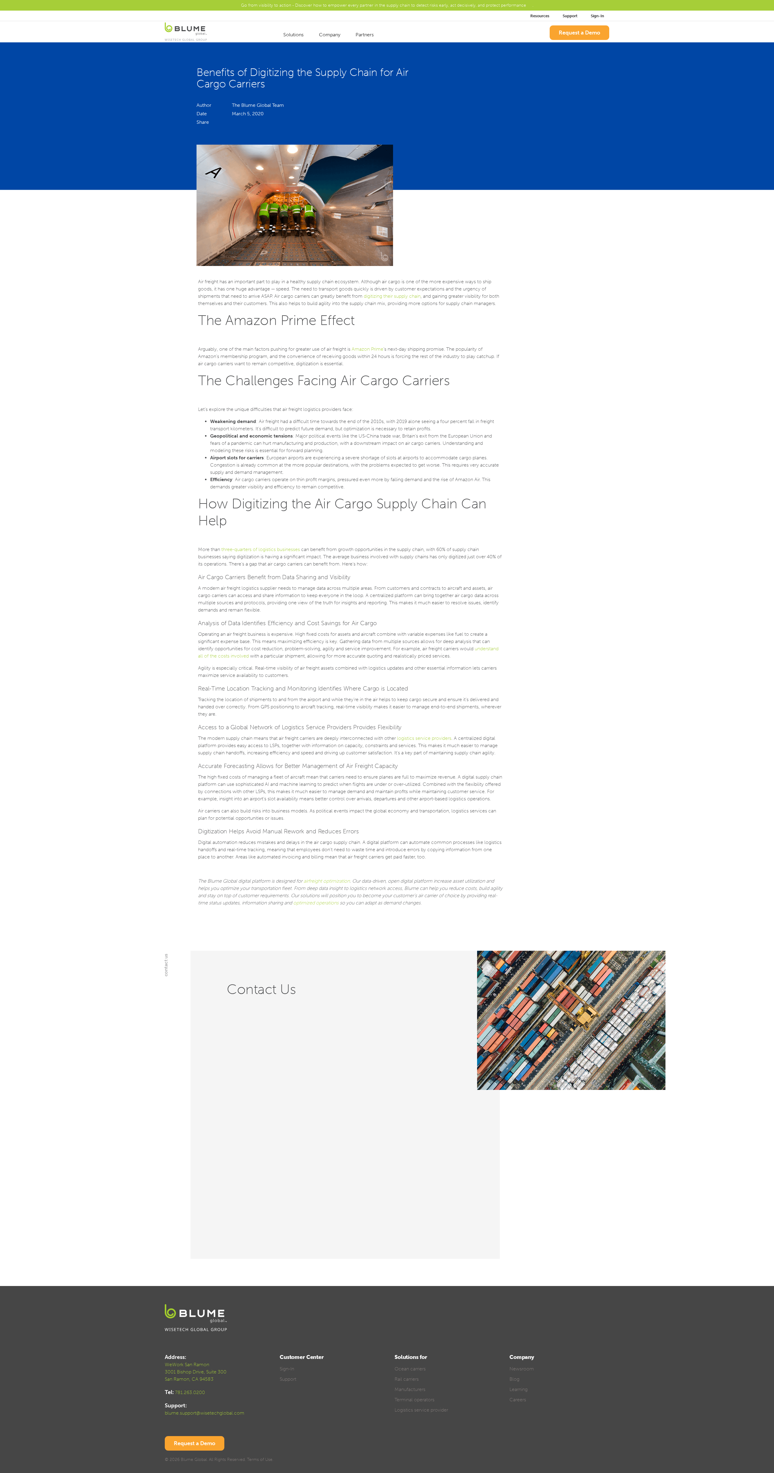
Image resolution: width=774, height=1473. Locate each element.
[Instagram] (606, 1460)
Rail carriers (407, 1379)
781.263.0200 (190, 1392)
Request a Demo (579, 32)
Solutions (294, 35)
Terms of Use (259, 1459)
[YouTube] (596, 1460)
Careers (517, 1399)
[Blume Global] (186, 32)
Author (204, 105)
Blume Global (194, 1459)
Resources (539, 16)
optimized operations (316, 903)
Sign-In (598, 16)
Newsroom (521, 1369)
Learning (518, 1389)
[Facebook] (241, 122)
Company (330, 35)
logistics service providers (424, 738)
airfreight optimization (327, 881)
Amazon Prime (367, 349)
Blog (514, 1379)
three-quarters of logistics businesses (260, 549)
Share (203, 122)
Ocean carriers (410, 1369)
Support (570, 16)
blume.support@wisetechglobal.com (204, 1413)
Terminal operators (414, 1399)
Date (202, 113)
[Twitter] (246, 122)
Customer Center (302, 1357)
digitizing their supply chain (392, 296)
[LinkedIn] (235, 122)
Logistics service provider (421, 1410)
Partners (365, 35)
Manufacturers (410, 1389)
